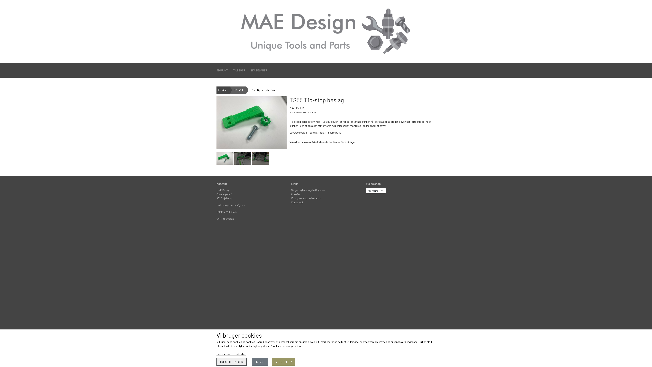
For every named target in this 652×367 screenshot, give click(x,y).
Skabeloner (259, 70)
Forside (222, 90)
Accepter (283, 362)
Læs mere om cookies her (231, 354)
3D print (222, 70)
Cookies (296, 194)
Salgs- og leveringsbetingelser (308, 190)
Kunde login (297, 202)
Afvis (260, 362)
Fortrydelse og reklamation (306, 198)
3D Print (238, 90)
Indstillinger (231, 362)
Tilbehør (239, 70)
